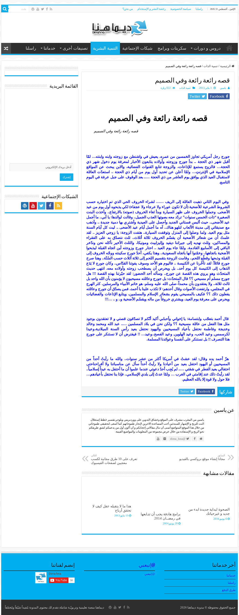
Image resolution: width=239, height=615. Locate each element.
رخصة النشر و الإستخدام (151, 8)
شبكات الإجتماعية (137, 48)
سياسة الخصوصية (180, 8)
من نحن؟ (128, 8)
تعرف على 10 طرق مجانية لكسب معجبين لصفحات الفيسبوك (114, 459)
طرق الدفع (228, 590)
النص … (229, 48)
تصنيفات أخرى (75, 48)
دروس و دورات (207, 48)
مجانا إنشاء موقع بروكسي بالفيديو (202, 457)
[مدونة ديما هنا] (119, 27)
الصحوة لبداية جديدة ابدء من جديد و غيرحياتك (209, 511)
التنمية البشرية (105, 48)
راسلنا (199, 8)
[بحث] (4, 8)
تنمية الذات (211, 66)
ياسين (223, 87)
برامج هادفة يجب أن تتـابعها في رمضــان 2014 (160, 516)
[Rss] (51, 9)
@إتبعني (147, 565)
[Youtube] (38, 9)
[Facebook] (47, 9)
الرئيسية (226, 66)
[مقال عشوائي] (6, 48)
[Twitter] (43, 9)
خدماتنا (49, 48)
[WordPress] (33, 9)
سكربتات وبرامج (172, 48)
